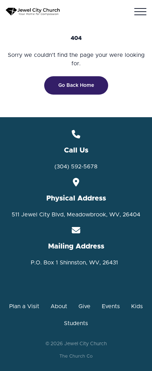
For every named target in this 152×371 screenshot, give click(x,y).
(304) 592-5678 (76, 166)
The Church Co (76, 356)
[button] (140, 12)
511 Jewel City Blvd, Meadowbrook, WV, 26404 (76, 214)
